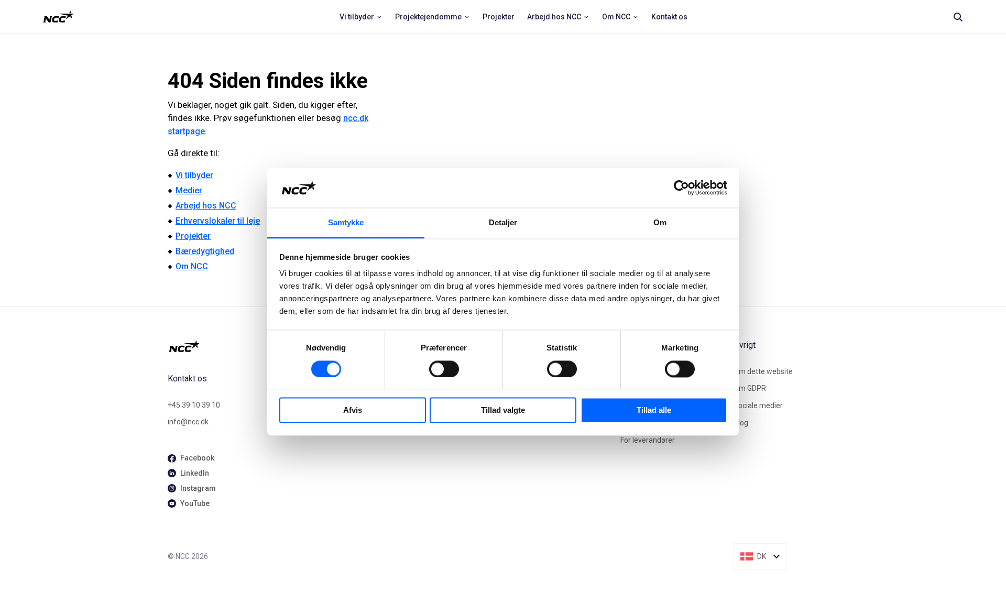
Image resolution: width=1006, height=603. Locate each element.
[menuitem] (361, 17)
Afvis (352, 410)
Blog (741, 423)
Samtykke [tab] (346, 222)
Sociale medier (758, 405)
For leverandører (647, 440)
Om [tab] (659, 222)
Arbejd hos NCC (206, 206)
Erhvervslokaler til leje (218, 221)
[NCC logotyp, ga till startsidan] (58, 16)
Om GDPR (750, 388)
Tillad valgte (503, 410)
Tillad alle (654, 410)
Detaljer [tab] (503, 222)
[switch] (444, 368)
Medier (189, 190)
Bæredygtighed (205, 251)
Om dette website (763, 371)
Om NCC (192, 266)
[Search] (958, 17)
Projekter (193, 236)
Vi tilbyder (194, 175)
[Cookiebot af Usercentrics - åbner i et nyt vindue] (681, 187)
